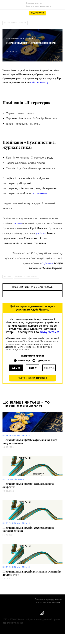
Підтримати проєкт (33, 378)
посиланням (39, 193)
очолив (17, 223)
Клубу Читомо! (49, 332)
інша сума (49, 367)
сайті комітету (39, 82)
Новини (8, 276)
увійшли (41, 233)
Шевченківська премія (15, 23)
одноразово (44, 360)
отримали (47, 263)
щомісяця (24, 360)
